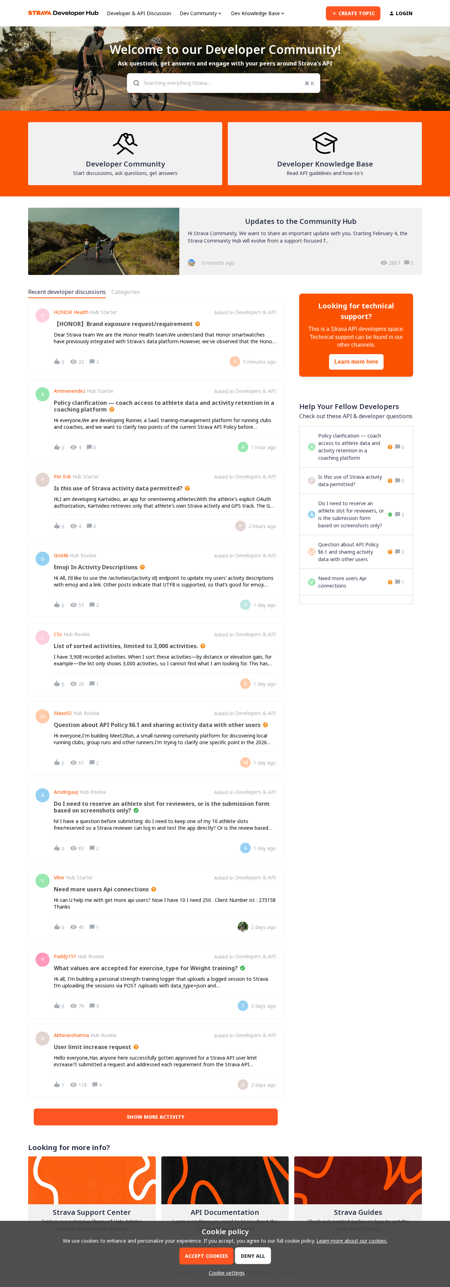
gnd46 (61, 555)
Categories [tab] (125, 292)
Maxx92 (63, 713)
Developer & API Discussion (139, 13)
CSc (58, 634)
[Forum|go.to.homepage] (63, 13)
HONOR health (71, 312)
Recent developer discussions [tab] (67, 292)
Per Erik (62, 476)
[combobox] (224, 83)
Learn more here (356, 362)
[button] (225, 1272)
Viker (59, 877)
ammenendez (69, 391)
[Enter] (133, 83)
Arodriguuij (66, 792)
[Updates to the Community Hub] (225, 241)
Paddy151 (65, 956)
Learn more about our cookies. (351, 1240)
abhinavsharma (71, 1035)
